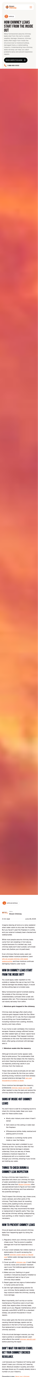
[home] (11, 7)
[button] (31, 7)
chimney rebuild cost (27, 1339)
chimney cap (21, 1262)
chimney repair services (20, 1088)
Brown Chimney (24, 1184)
